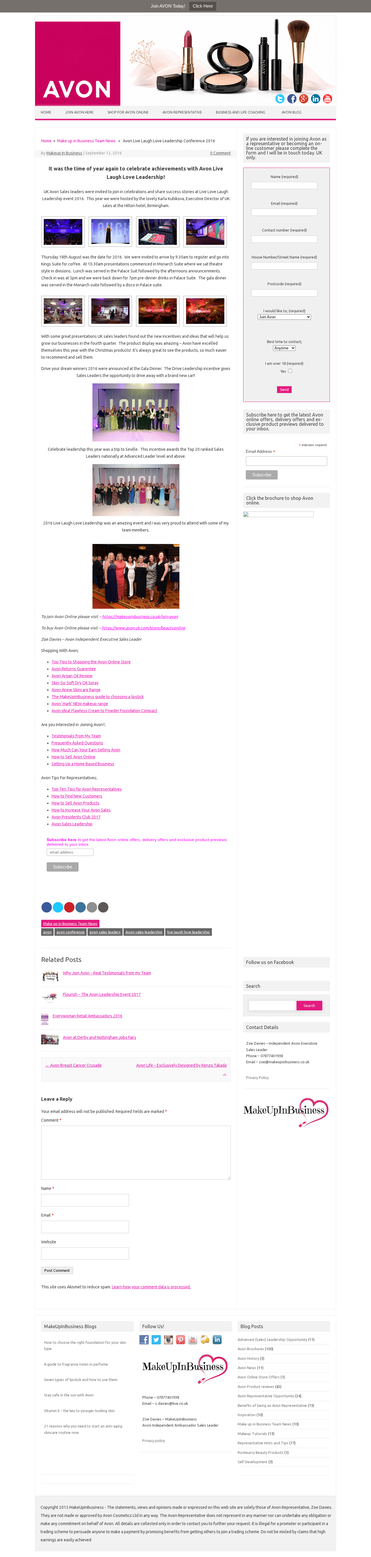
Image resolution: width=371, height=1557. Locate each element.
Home (46, 112)
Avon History (248, 1358)
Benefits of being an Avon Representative (272, 1405)
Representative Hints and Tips (263, 1443)
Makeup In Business (64, 153)
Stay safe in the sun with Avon (69, 1395)
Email (47, 1215)
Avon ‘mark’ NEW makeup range (80, 703)
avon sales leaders (105, 932)
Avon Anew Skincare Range (76, 689)
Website (48, 1242)
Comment (51, 1120)
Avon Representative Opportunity (266, 1396)
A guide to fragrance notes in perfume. (76, 1364)
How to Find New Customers (77, 796)
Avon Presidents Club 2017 (76, 817)
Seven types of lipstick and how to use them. (81, 1380)
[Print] (103, 907)
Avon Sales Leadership (72, 824)
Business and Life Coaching (240, 112)
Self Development (253, 1462)
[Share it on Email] (92, 907)
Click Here (203, 5)
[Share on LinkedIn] (80, 907)
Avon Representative (182, 112)
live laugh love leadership (188, 932)
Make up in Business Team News (86, 141)
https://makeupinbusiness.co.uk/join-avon (140, 616)
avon (47, 932)
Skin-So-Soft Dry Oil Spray (75, 682)
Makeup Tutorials (252, 1434)
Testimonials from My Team (76, 736)
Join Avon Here (79, 112)
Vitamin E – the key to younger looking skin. (79, 1411)
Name (47, 1188)
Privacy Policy (257, 1077)
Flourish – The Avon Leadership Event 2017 (102, 994)
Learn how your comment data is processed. (151, 1287)
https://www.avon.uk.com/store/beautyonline (143, 628)
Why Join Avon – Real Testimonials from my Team (107, 973)
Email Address (260, 451)
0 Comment (220, 153)
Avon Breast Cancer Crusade (73, 1065)
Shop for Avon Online (128, 112)
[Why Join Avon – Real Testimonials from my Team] (50, 984)
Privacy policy (153, 1441)
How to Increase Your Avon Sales (81, 810)
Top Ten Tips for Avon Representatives (87, 789)
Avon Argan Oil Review (72, 676)
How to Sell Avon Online (73, 757)
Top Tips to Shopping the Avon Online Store (91, 662)
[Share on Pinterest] (69, 907)
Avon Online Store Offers (259, 1377)
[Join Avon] (185, 104)
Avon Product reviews (256, 1386)
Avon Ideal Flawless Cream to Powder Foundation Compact (104, 710)
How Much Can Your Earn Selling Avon (86, 750)
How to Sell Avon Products (75, 803)
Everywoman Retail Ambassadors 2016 (87, 1016)
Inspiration (247, 1415)
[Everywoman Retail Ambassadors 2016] (44, 1028)
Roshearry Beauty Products (260, 1452)
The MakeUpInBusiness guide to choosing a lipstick (98, 696)
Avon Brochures (251, 1349)
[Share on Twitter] (58, 907)
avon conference (71, 932)
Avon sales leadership (144, 932)
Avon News (247, 1368)
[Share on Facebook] (46, 907)
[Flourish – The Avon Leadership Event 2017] (50, 1006)
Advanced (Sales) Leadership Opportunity (272, 1339)
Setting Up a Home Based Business (83, 764)
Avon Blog (291, 112)
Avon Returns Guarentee (74, 669)
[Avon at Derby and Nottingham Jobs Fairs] (50, 1047)
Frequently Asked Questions (77, 743)
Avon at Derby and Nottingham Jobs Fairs (99, 1037)
